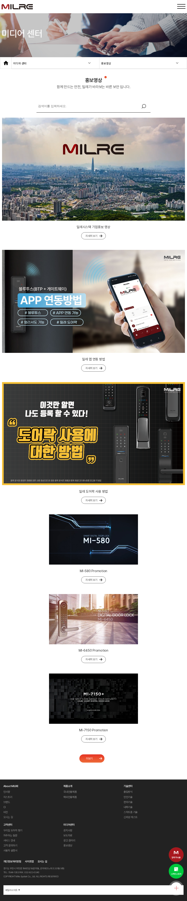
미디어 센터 (19, 63)
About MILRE (10, 786)
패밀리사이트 (12, 890)
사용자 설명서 (10, 850)
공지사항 (67, 830)
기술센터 (128, 786)
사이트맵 (29, 861)
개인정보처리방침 (12, 861)
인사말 (6, 791)
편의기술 (128, 802)
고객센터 (7, 824)
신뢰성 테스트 (131, 817)
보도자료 (67, 835)
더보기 (89, 758)
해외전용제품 (70, 797)
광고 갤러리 (69, 840)
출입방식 (128, 791)
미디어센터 (69, 824)
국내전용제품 (70, 791)
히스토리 (7, 797)
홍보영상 (106, 63)
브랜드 (6, 802)
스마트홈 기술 (131, 812)
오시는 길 (8, 817)
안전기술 (128, 797)
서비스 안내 (9, 840)
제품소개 (67, 786)
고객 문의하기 (10, 845)
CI (4, 807)
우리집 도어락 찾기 (13, 830)
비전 (5, 812)
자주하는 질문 (10, 835)
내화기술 (128, 807)
